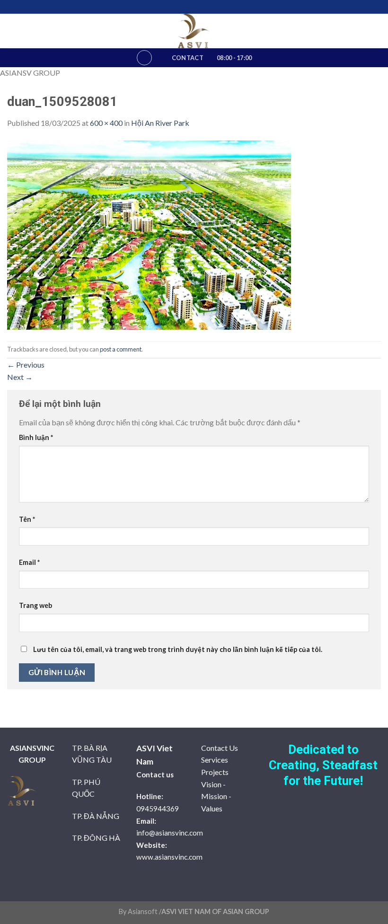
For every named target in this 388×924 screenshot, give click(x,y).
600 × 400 (106, 122)
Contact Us (219, 747)
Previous (25, 364)
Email (29, 562)
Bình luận (36, 437)
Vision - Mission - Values (216, 796)
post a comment (120, 349)
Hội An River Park (160, 122)
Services (214, 759)
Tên (27, 519)
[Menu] (144, 57)
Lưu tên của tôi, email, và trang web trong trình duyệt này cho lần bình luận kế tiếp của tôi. (177, 649)
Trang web (35, 605)
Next (20, 376)
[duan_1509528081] (149, 233)
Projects (215, 771)
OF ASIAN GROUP (240, 911)
